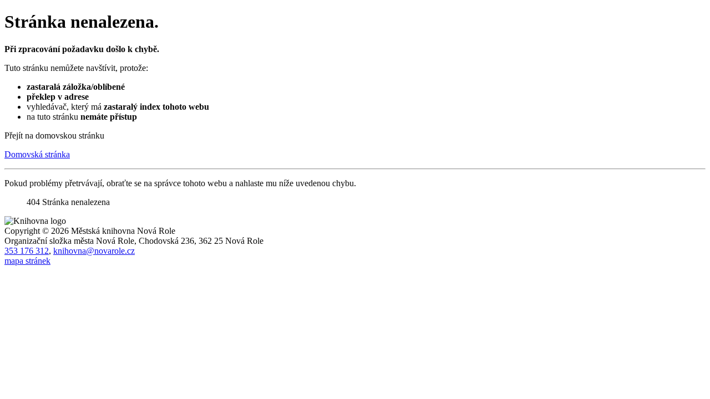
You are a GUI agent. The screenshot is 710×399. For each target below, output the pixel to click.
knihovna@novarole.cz (94, 250)
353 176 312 (26, 250)
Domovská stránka (37, 154)
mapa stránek (27, 260)
